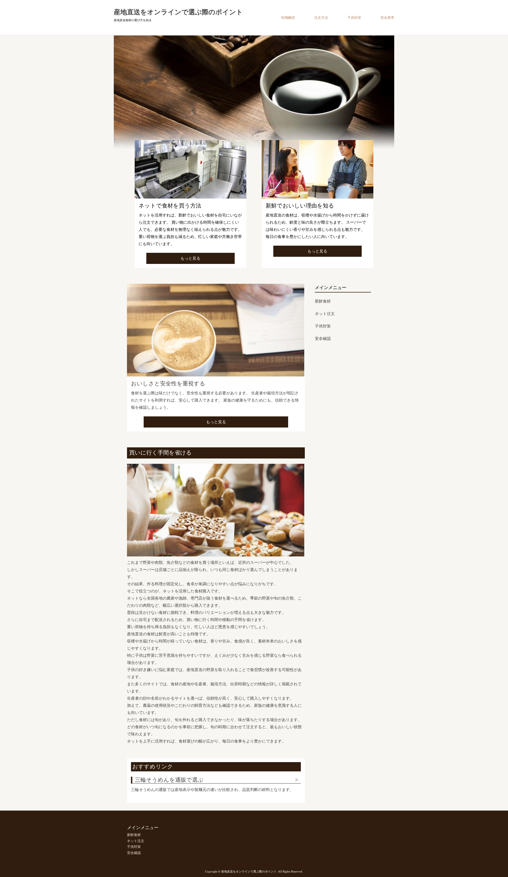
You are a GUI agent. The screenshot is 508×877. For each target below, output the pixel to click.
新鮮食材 (323, 301)
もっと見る (190, 258)
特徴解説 (288, 18)
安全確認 (323, 338)
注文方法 (321, 18)
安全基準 (387, 18)
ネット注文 (325, 314)
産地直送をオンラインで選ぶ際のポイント (178, 12)
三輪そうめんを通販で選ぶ (169, 780)
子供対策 (354, 18)
